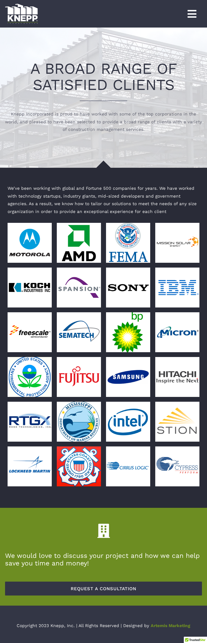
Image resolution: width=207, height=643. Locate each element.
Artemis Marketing (170, 625)
